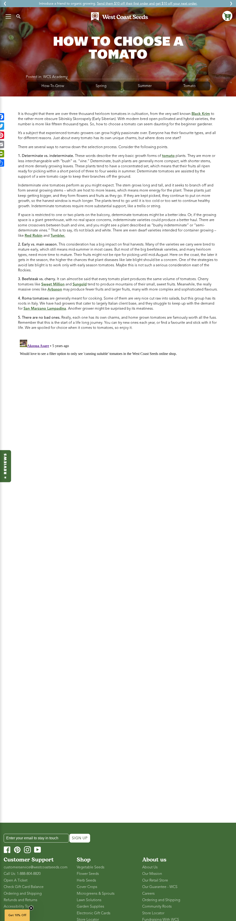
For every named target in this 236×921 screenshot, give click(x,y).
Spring (101, 86)
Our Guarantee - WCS (159, 887)
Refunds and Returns (20, 900)
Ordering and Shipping (23, 893)
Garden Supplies (90, 906)
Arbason (54, 289)
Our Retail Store (155, 880)
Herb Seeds (86, 880)
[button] (227, 16)
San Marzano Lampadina (45, 308)
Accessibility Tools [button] (19, 906)
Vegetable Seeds (90, 867)
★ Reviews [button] (5, 466)
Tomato (189, 86)
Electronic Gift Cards (93, 913)
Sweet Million (53, 284)
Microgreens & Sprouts (96, 893)
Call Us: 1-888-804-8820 (22, 873)
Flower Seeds (88, 873)
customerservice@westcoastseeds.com (36, 867)
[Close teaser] (31, 908)
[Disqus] (118, 395)
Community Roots (157, 906)
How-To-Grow (52, 86)
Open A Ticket (15, 880)
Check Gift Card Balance (24, 887)
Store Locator (153, 913)
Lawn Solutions (89, 900)
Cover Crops (87, 887)
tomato (168, 155)
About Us (150, 867)
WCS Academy (55, 77)
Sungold (80, 284)
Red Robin (33, 235)
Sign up (80, 838)
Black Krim (201, 113)
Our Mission (152, 873)
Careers (148, 893)
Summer (145, 86)
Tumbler (57, 235)
